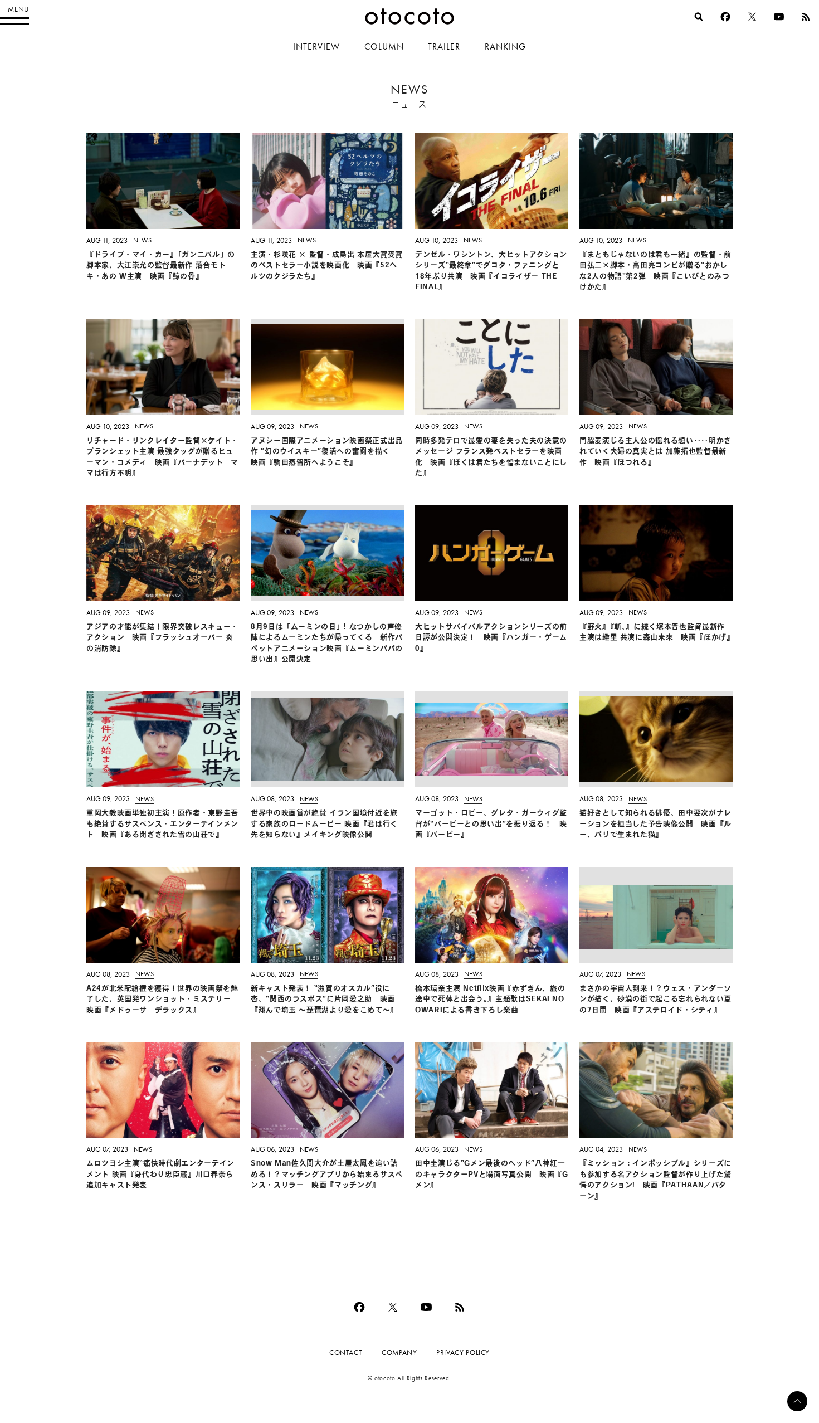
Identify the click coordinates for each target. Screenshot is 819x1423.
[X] (752, 17)
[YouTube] (779, 17)
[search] (698, 17)
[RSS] (805, 17)
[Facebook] (725, 17)
